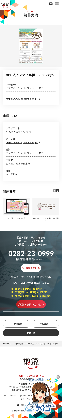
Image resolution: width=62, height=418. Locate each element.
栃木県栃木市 (23, 163)
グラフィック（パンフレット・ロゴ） (26, 88)
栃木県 (9, 163)
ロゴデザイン (13, 174)
